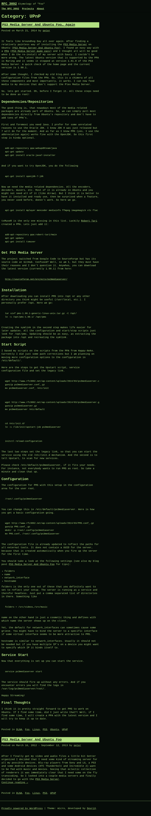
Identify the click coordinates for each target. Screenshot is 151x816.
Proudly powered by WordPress (22, 808)
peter (46, 30)
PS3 (45, 729)
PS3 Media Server (75, 44)
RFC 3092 (9, 4)
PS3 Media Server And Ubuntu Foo (36, 48)
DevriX (91, 808)
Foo (27, 729)
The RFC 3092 (10, 9)
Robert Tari (89, 221)
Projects (28, 9)
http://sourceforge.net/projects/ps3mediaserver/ (36, 279)
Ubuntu (54, 729)
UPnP (65, 729)
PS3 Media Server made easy (31, 51)
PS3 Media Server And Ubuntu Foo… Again (38, 25)
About (40, 9)
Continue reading (14, 782)
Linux (36, 729)
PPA (6, 51)
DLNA (19, 729)
